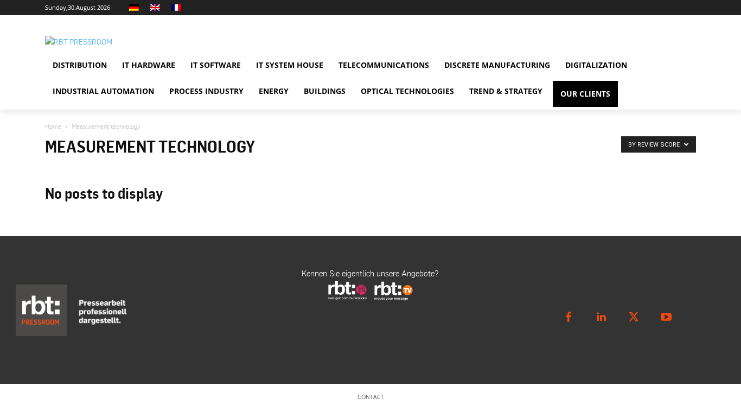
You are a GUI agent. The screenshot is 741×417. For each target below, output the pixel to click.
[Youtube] (666, 317)
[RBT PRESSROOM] (142, 41)
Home (53, 126)
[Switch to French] (177, 7)
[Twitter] (633, 317)
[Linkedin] (601, 317)
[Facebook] (568, 317)
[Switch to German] (135, 7)
